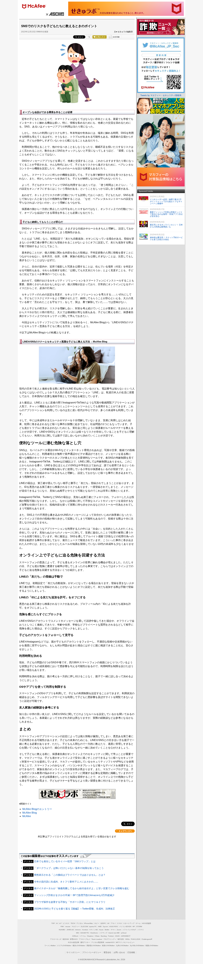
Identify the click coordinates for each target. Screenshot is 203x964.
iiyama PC (93, 926)
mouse (67, 926)
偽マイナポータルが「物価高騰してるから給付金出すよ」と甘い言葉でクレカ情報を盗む (81, 888)
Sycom (105, 926)
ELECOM (84, 926)
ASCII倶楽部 (146, 923)
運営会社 (107, 952)
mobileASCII (110, 942)
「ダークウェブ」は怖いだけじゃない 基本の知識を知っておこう (69, 868)
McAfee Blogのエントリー (37, 809)
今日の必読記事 (73, 942)
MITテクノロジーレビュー (125, 942)
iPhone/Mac (88, 923)
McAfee (26, 816)
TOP (53, 923)
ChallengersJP (147, 939)
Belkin (107, 930)
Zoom (119, 930)
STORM (139, 926)
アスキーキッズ (55, 939)
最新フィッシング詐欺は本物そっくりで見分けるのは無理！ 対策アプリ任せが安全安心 (166, 214)
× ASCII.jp (54, 14)
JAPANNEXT (125, 936)
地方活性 (121, 939)
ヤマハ (113, 930)
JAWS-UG (70, 930)
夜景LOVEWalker (108, 945)
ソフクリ (140, 930)
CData (97, 936)
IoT (60, 923)
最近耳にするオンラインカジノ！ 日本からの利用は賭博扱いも (166, 226)
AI (57, 923)
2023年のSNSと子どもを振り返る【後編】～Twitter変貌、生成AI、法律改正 (74, 908)
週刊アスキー (85, 942)
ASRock (75, 936)
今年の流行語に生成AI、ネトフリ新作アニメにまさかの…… (66, 881)
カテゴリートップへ (125, 831)
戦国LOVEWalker (152, 945)
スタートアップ (128, 923)
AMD (100, 926)
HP (134, 926)
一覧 (88, 37)
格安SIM (66, 939)
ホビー (96, 923)
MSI (77, 933)
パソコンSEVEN (125, 926)
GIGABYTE (84, 933)
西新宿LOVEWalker (94, 945)
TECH (73, 923)
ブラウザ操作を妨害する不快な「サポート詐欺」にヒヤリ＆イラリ (69, 902)
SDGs (127, 939)
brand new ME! (114, 933)
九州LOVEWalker (122, 945)
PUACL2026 (135, 939)
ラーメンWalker (50, 945)
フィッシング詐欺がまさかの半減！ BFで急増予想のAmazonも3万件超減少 (74, 895)
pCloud (123, 933)
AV (108, 923)
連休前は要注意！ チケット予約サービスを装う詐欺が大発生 (166, 238)
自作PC (103, 923)
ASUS (117, 936)
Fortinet (111, 936)
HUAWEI (62, 930)
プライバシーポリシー (91, 952)
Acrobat (85, 930)
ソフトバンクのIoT (129, 930)
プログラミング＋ (109, 939)
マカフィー (35, 6)
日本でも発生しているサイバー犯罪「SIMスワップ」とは (64, 861)
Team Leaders (97, 939)
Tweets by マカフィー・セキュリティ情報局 (160, 95)
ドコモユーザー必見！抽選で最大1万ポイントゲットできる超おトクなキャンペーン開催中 (166, 201)
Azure (101, 930)
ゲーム (138, 923)
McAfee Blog (29, 812)
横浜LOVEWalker (79, 945)
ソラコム (82, 936)
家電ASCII (74, 939)
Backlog (104, 936)
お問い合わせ (119, 952)
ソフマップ (103, 933)
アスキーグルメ (84, 939)
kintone (78, 930)
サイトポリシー (73, 952)
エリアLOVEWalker (64, 945)
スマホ (119, 923)
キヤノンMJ (93, 930)
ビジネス (66, 923)
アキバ (113, 923)
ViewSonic (94, 933)
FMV (62, 926)
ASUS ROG (113, 926)
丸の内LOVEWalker (137, 945)
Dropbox (90, 936)
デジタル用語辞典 (97, 942)
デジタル (79, 923)
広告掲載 (131, 952)
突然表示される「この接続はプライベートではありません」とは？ (69, 874)
